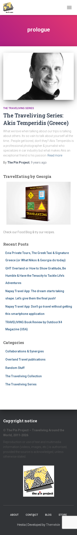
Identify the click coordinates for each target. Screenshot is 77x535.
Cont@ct (32, 514)
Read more (54, 155)
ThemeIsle (53, 524)
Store (63, 514)
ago (39, 162)
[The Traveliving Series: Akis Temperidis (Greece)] (38, 76)
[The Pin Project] (10, 7)
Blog (48, 514)
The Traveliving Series (18, 108)
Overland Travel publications (25, 359)
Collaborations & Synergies (24, 351)
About (14, 514)
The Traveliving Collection (23, 376)
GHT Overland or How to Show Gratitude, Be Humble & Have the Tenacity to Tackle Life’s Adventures (35, 275)
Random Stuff (15, 368)
